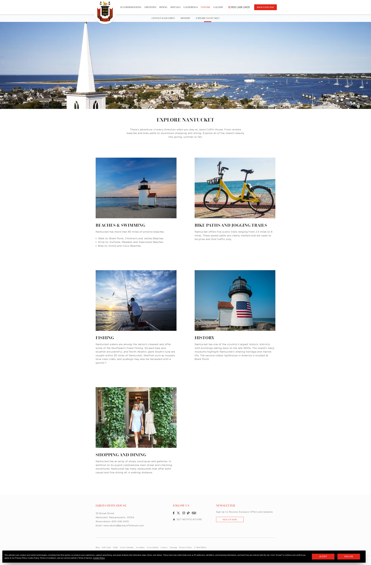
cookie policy (99, 558)
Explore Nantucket (207, 18)
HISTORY (204, 337)
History (185, 18)
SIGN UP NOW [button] (233, 520)
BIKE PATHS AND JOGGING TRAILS (231, 225)
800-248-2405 (240, 7)
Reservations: (103, 521)
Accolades (140, 547)
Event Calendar (127, 547)
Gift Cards (106, 547)
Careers (164, 547)
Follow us (181, 505)
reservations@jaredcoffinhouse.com (123, 525)
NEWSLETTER (225, 505)
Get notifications (189, 519)
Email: (99, 525)
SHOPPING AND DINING (121, 454)
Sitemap (173, 547)
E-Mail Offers (200, 547)
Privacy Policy (185, 547)
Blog (98, 547)
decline (348, 556)
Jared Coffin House (111, 505)
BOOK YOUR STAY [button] (265, 7)
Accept (323, 556)
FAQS (115, 547)
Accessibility (153, 547)
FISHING (105, 337)
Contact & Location (163, 18)
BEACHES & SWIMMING (120, 225)
